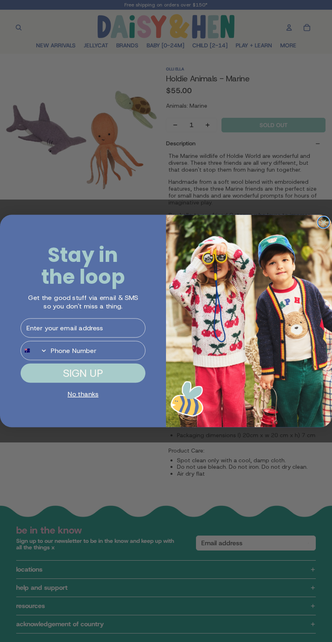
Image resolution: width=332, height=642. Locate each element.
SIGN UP (83, 373)
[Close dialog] (324, 222)
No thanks (83, 394)
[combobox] (34, 350)
